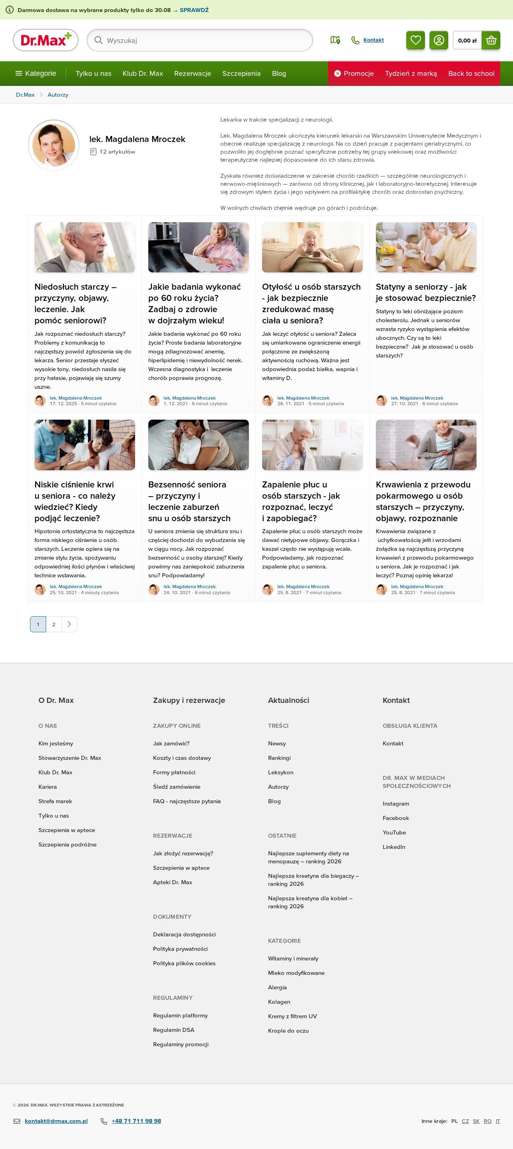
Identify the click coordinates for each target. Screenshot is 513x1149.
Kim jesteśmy (55, 743)
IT (498, 1121)
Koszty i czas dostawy (182, 757)
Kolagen (279, 1001)
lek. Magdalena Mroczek (76, 397)
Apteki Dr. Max (172, 882)
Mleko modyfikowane (296, 972)
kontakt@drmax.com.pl (56, 1120)
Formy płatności (174, 772)
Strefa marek (55, 801)
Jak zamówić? (171, 743)
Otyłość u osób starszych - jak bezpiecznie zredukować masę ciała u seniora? (311, 303)
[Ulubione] (415, 40)
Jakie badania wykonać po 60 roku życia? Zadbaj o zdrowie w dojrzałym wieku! (194, 303)
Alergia (277, 987)
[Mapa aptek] (335, 40)
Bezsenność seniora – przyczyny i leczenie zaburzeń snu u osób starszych (189, 501)
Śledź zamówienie (176, 786)
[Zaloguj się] (439, 40)
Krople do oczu (288, 1030)
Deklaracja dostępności (184, 934)
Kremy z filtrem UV (292, 1016)
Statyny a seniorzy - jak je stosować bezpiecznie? (426, 292)
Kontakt (393, 743)
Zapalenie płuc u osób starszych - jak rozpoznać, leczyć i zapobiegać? (301, 501)
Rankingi (279, 757)
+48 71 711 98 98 (136, 1120)
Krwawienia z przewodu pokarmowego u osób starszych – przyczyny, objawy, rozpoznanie (423, 501)
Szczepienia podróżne (67, 844)
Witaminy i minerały (293, 958)
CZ (465, 1121)
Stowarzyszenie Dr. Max (69, 757)
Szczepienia (241, 73)
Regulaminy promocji (180, 1044)
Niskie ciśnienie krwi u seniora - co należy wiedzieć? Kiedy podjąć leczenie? (74, 501)
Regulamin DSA (173, 1029)
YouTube (394, 832)
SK (476, 1121)
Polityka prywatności (180, 948)
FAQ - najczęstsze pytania (187, 801)
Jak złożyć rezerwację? (183, 853)
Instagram (396, 803)
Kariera (47, 786)
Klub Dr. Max (143, 73)
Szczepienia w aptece (66, 829)
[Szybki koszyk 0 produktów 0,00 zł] (491, 40)
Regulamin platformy (180, 1015)
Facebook (396, 817)
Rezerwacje (192, 73)
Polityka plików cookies (184, 963)
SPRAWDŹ (193, 9)
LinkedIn (394, 846)
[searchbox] (200, 40)
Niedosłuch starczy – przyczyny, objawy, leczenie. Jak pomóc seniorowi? (75, 303)
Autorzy (278, 786)
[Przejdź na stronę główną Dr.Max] (46, 40)
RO (488, 1121)
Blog (279, 73)
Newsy (277, 743)
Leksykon (280, 772)
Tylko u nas (93, 73)
